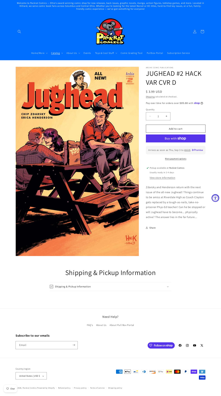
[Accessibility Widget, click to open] (215, 198)
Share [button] (152, 227)
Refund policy (64, 388)
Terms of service (97, 388)
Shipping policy (115, 388)
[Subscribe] (74, 345)
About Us (101, 325)
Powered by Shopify (46, 388)
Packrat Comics (30, 388)
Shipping (150, 96)
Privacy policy (80, 388)
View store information (162, 177)
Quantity (150, 109)
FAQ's (90, 325)
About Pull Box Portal (122, 325)
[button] (19, 31)
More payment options (175, 158)
